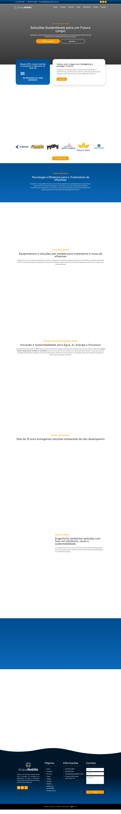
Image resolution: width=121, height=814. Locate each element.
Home (55, 7)
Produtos (63, 7)
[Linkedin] (101, 2)
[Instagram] (106, 2)
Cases (78, 7)
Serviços (71, 7)
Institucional (87, 7)
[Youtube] (103, 2)
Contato (103, 7)
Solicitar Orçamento (48, 41)
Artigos (95, 7)
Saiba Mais (72, 41)
